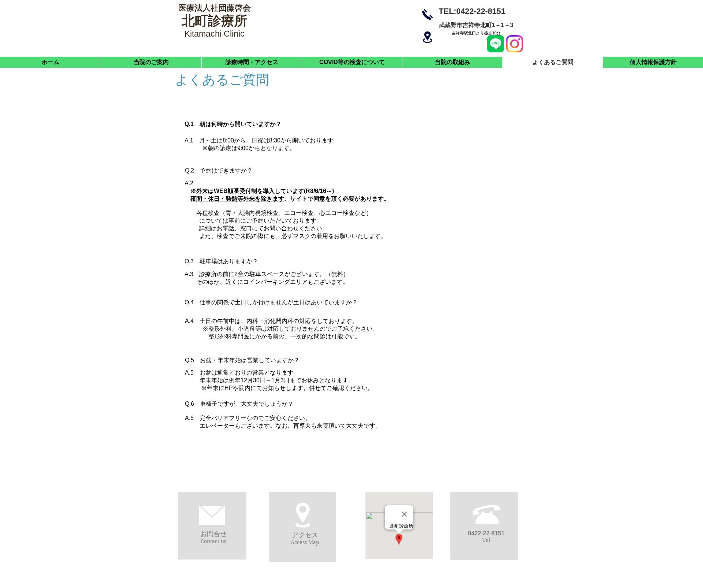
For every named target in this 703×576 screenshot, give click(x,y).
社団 (219, 7)
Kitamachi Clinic (215, 33)
